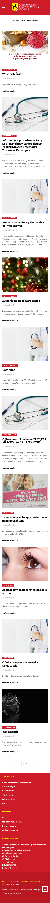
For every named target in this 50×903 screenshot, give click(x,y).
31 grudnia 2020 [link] (9, 136)
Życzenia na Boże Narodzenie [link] (21, 300)
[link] (25, 7)
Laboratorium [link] (8, 799)
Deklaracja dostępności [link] (13, 893)
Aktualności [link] (9, 78)
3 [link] (26, 763)
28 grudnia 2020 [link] (9, 218)
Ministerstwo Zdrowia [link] (12, 822)
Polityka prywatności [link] (10, 890)
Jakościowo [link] (15, 884)
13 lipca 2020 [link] (8, 658)
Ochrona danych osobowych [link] (30, 890)
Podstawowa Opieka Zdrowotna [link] (16, 782)
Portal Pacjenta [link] (9, 826)
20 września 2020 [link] (9, 365)
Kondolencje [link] (10, 731)
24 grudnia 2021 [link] (9, 69)
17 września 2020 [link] (9, 434)
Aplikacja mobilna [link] (10, 830)
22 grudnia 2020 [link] (9, 296)
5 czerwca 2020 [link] (9, 727)
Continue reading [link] (9, 91)
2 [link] (23, 763)
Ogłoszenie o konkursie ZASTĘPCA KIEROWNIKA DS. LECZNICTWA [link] (24, 441)
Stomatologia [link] (8, 786)
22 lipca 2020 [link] (8, 513)
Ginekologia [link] (7, 795)
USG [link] (4, 803)
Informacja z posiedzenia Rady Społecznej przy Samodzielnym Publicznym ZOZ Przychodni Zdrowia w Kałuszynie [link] (22, 145)
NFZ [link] (4, 818)
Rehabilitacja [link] (8, 791)
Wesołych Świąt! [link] (12, 74)
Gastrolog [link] (8, 370)
